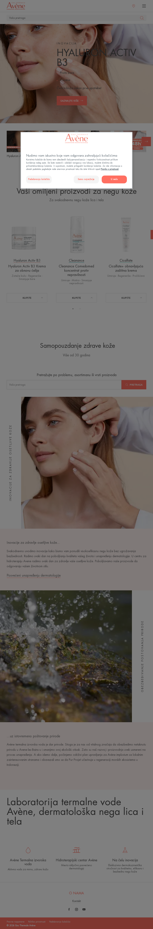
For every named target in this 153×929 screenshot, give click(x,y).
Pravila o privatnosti (110, 169)
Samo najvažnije (86, 179)
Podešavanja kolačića (39, 179)
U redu (114, 179)
